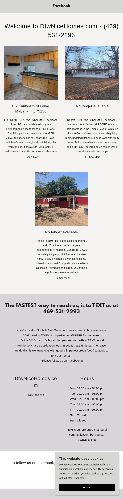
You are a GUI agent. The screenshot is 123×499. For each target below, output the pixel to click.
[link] (61, 6)
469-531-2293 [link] (36, 395)
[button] (31, 157)
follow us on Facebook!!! (67, 360)
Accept (87, 487)
